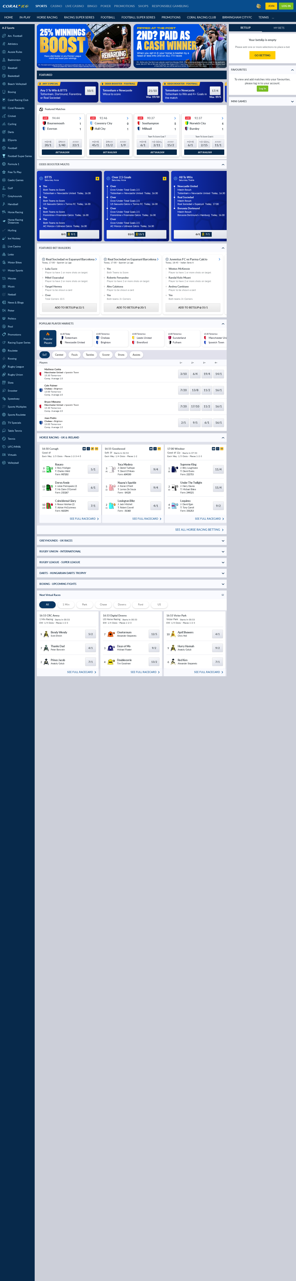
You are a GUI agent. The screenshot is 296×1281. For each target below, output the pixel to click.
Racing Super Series (79, 17)
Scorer (106, 355)
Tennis (264, 17)
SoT (44, 355)
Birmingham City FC (237, 17)
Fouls (75, 355)
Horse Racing (47, 17)
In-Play (25, 17)
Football (108, 17)
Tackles (90, 355)
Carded (59, 355)
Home (8, 17)
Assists (136, 355)
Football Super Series (138, 17)
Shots (121, 355)
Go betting (262, 55)
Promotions (171, 17)
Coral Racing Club (201, 17)
